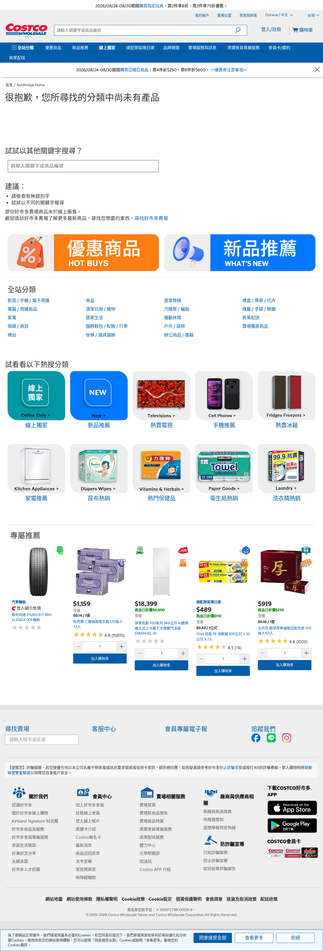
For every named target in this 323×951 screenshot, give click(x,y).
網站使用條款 (79, 899)
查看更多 (254, 938)
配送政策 (269, 899)
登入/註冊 (271, 29)
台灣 (311, 15)
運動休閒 (172, 317)
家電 (12, 317)
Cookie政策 (133, 899)
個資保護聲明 (189, 899)
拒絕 (295, 938)
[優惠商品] (62, 47)
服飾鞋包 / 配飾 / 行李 (107, 326)
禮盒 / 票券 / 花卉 (259, 300)
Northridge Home (31, 85)
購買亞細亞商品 (134, 69)
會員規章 (214, 899)
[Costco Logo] (26, 29)
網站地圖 (54, 899)
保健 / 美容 (18, 326)
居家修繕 (172, 300)
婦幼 (12, 335)
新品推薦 (80, 47)
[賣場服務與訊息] (218, 47)
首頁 (9, 85)
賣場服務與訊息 (202, 47)
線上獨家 (107, 47)
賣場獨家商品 (255, 326)
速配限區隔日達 (140, 47)
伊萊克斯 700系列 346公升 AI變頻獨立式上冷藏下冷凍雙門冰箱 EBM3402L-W (161, 628)
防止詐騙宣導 (231, 767)
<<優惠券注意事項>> (228, 69)
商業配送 (17, 57)
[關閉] (317, 70)
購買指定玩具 (151, 5)
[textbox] (77, 166)
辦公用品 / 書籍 (179, 335)
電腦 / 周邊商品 (22, 309)
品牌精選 (171, 47)
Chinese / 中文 (277, 15)
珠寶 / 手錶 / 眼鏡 (259, 309)
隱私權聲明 (107, 899)
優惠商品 (53, 47)
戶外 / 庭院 (174, 326)
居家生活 (94, 317)
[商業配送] (26, 57)
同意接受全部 (212, 938)
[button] (241, 30)
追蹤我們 (263, 729)
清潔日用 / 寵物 (100, 309)
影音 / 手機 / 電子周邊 (28, 300)
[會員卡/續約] (291, 47)
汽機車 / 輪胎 (176, 309)
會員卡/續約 (279, 47)
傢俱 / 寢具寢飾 (100, 335)
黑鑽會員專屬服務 (243, 47)
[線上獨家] (116, 47)
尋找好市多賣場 (151, 218)
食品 (90, 300)
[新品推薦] (89, 47)
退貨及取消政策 (242, 899)
